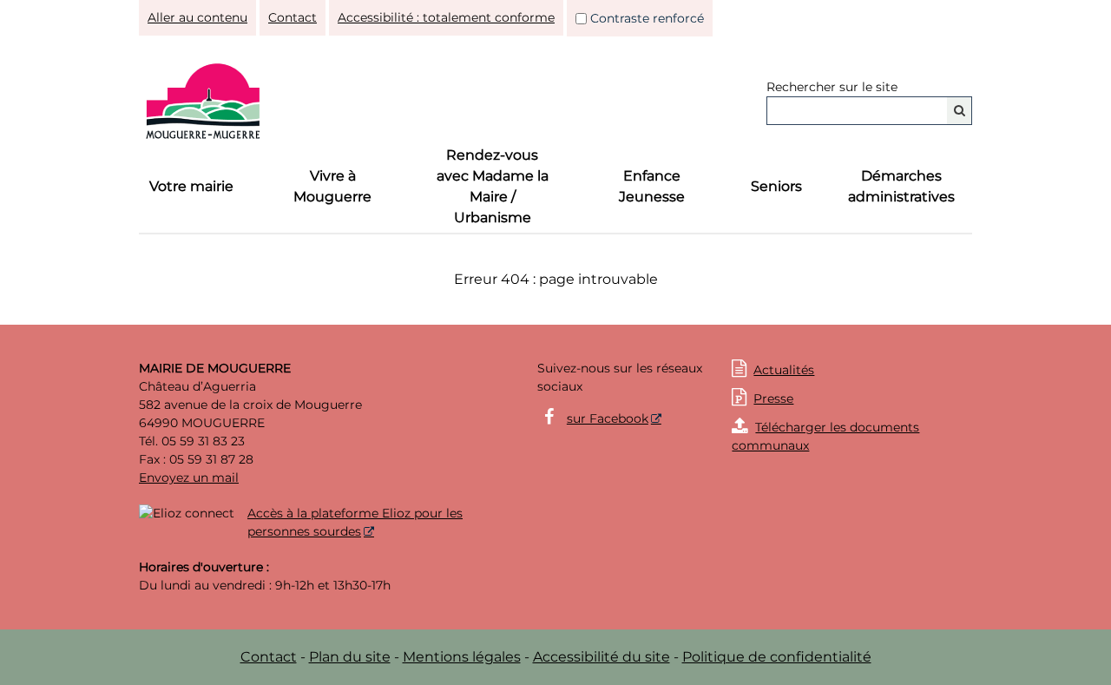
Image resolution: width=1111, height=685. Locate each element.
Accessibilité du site (601, 657)
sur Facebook (607, 418)
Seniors (776, 186)
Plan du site (350, 657)
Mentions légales (462, 657)
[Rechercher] (959, 110)
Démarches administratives (901, 186)
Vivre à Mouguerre (332, 186)
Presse (762, 398)
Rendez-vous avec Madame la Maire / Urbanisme (493, 186)
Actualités (783, 370)
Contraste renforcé (647, 18)
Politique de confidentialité (776, 657)
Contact (292, 17)
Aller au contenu (197, 17)
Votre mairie (191, 186)
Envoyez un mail (189, 477)
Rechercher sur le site (831, 87)
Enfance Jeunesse (652, 186)
